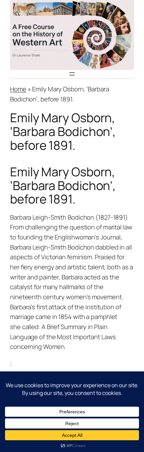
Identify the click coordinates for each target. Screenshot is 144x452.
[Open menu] (72, 74)
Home (18, 89)
